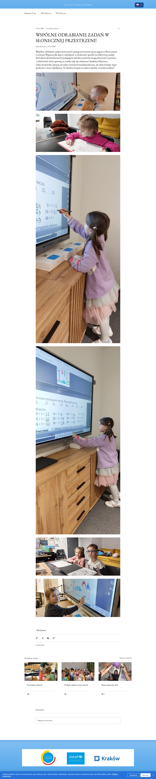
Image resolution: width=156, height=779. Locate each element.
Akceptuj (145, 775)
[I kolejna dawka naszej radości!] (78, 671)
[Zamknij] (153, 775)
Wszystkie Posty (30, 13)
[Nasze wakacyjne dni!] (115, 671)
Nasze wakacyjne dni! (109, 685)
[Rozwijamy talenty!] (40, 671)
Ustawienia (133, 775)
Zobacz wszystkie (126, 658)
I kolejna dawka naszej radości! (76, 685)
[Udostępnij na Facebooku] (37, 638)
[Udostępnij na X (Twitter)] (42, 638)
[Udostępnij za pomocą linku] (54, 638)
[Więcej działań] (119, 28)
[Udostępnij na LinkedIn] (48, 638)
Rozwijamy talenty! (34, 685)
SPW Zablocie (46, 13)
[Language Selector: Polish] (139, 5)
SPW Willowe (61, 13)
